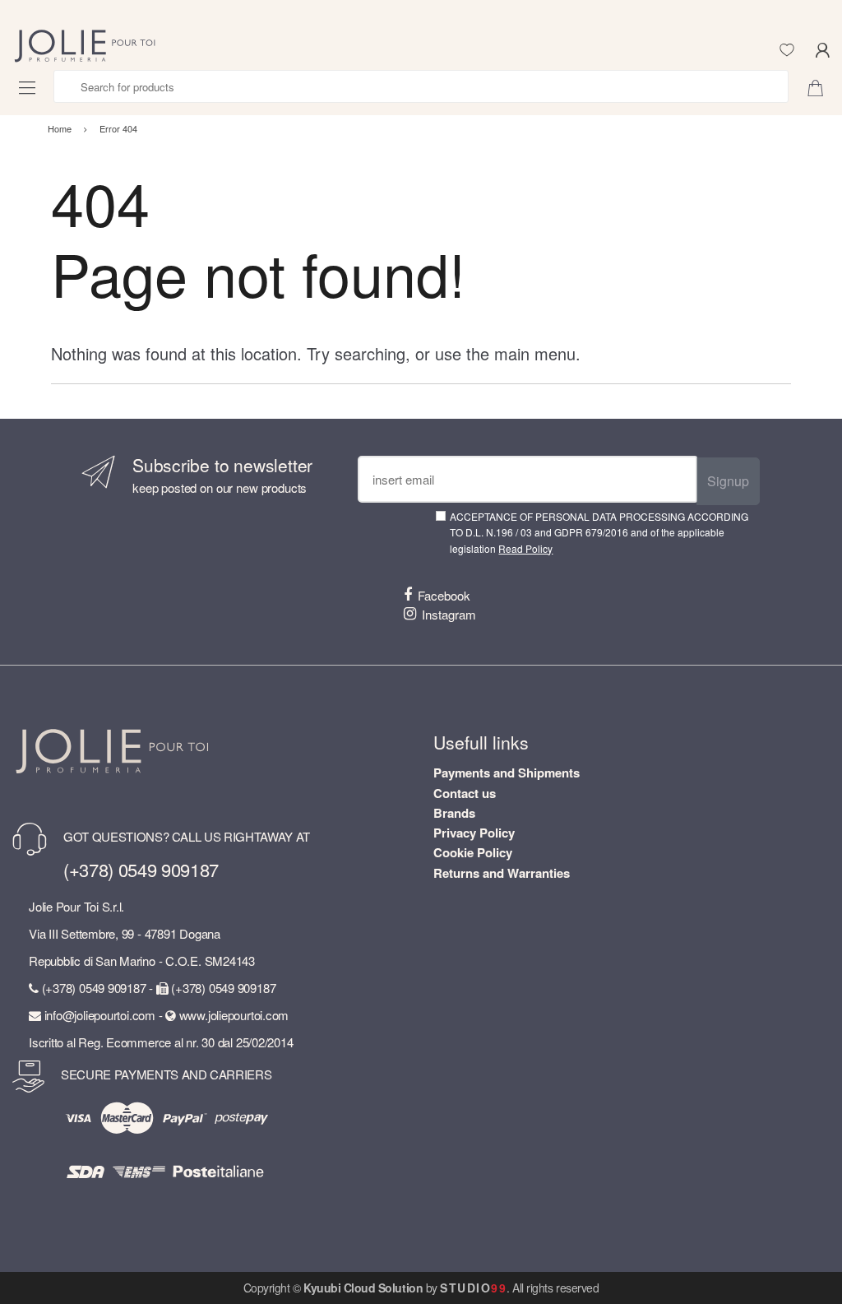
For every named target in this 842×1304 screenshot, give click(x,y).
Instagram (449, 614)
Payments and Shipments (506, 772)
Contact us (464, 793)
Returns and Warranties (501, 873)
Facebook (444, 595)
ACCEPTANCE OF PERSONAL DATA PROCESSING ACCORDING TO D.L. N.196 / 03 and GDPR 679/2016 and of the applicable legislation (599, 532)
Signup (728, 480)
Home (60, 128)
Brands (454, 813)
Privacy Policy (474, 833)
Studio (473, 1287)
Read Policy (525, 548)
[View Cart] (821, 86)
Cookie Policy (472, 852)
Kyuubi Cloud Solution (363, 1287)
